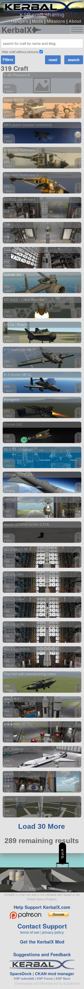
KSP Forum (45, 978)
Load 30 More (41, 826)
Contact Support (42, 926)
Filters (8, 60)
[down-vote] (78, 91)
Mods (37, 21)
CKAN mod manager (54, 974)
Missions (56, 21)
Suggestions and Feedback (42, 954)
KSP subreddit (24, 978)
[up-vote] (78, 86)
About (75, 21)
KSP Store (63, 978)
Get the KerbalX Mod (42, 941)
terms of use (29, 932)
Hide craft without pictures (20, 51)
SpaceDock (21, 974)
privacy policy (53, 932)
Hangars (19, 21)
